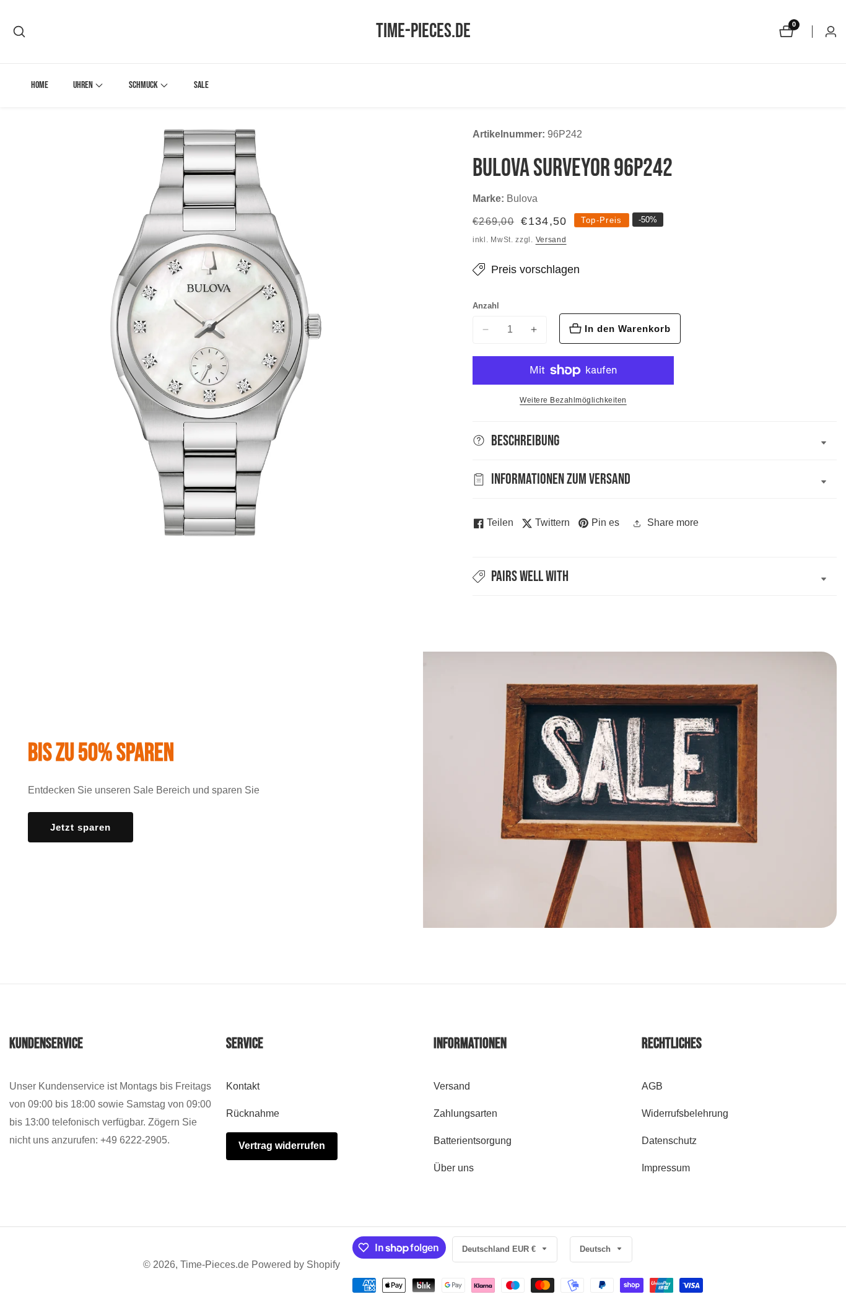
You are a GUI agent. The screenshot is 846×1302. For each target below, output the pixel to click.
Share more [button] (673, 522)
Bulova (522, 199)
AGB (652, 1086)
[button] (83, 85)
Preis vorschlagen (535, 269)
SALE (201, 85)
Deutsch (596, 1249)
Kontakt (242, 1086)
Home (39, 85)
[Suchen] (19, 31)
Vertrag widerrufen (281, 1145)
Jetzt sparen (80, 827)
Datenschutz (669, 1140)
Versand (551, 239)
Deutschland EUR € (500, 1249)
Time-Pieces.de (214, 1265)
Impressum (666, 1167)
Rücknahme (252, 1113)
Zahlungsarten (465, 1113)
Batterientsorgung (473, 1140)
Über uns (454, 1167)
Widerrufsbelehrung (685, 1113)
